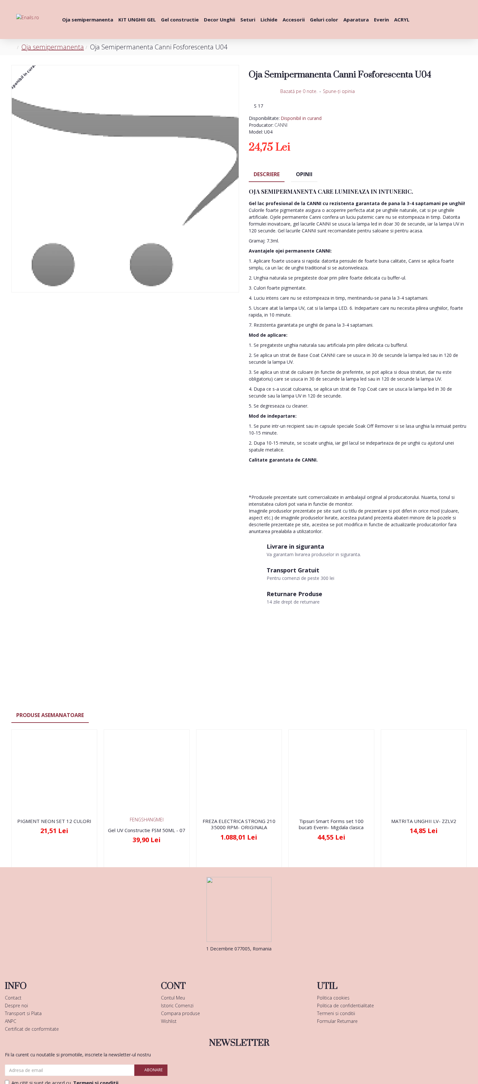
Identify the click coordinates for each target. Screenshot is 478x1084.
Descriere (267, 174)
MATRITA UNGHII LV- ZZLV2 (423, 821)
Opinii (304, 174)
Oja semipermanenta (52, 47)
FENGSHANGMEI (147, 819)
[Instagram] (249, 962)
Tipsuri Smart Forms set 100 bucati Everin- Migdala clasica (331, 824)
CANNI (280, 125)
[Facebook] (229, 962)
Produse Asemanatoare (50, 715)
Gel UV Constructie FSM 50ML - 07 (146, 830)
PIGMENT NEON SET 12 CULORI (54, 821)
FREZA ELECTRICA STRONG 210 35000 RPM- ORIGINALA (239, 824)
